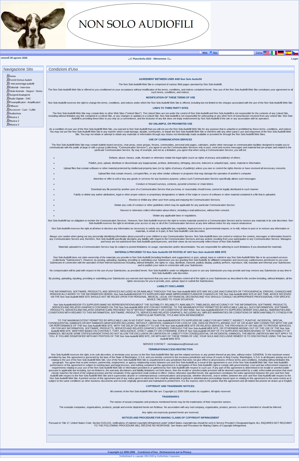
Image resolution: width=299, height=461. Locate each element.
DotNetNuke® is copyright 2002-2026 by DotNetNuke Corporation (150, 456)
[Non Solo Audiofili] (106, 47)
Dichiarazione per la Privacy (175, 452)
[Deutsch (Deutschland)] (281, 53)
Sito (215, 52)
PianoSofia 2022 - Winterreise (149, 58)
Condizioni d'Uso (148, 452)
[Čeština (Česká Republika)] (295, 53)
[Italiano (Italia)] (274, 53)
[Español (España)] (288, 53)
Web (205, 52)
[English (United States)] (266, 53)
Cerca (259, 52)
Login (294, 58)
